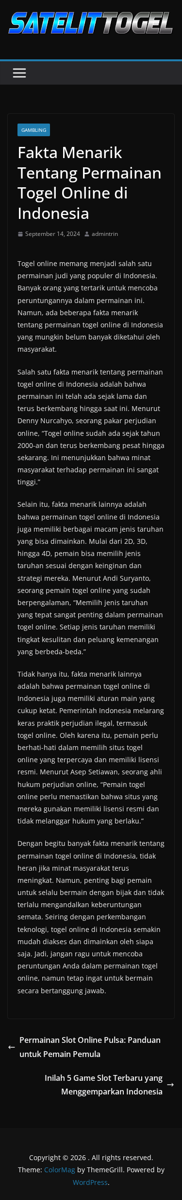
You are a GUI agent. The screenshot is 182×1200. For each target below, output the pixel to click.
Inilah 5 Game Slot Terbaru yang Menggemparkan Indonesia (104, 1085)
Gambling (33, 129)
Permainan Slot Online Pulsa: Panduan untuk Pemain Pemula (90, 1047)
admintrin (105, 234)
